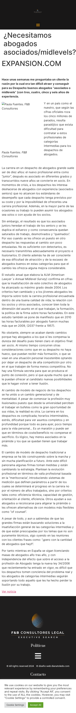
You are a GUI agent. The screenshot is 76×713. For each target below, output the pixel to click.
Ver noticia (9, 591)
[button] (38, 25)
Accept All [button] (35, 704)
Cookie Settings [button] (15, 704)
